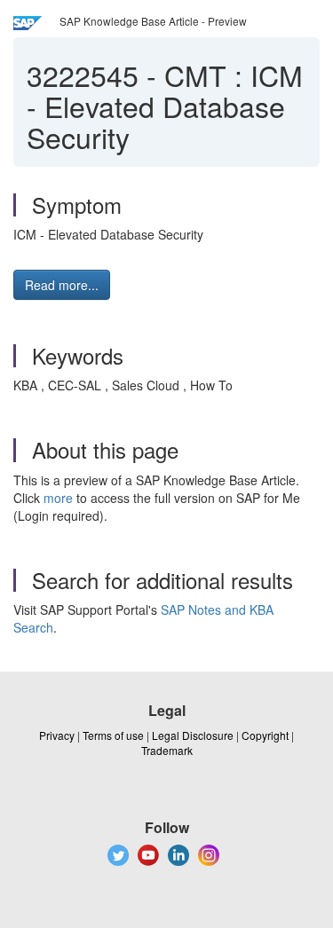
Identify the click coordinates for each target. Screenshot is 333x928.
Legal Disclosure (193, 735)
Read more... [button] (62, 285)
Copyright (265, 735)
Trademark (167, 750)
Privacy (57, 735)
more (58, 498)
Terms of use (113, 735)
